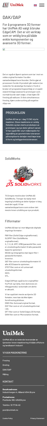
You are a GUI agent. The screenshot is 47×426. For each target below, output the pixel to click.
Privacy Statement (37, 418)
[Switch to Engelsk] (35, 5)
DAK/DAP (7, 369)
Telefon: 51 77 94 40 (11, 405)
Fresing (6, 360)
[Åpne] (41, 5)
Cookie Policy (8, 418)
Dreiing (6, 365)
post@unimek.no (10, 410)
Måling (5, 374)
